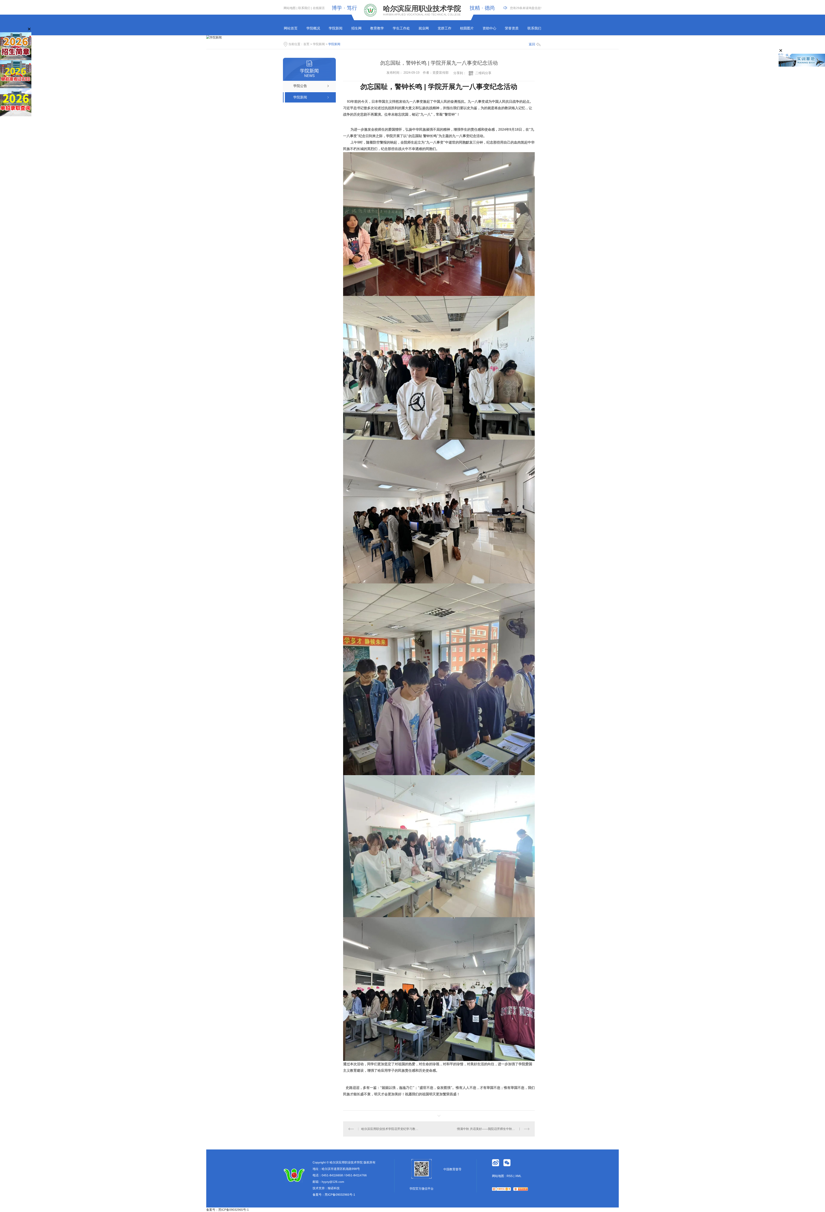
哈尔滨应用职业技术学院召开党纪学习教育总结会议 (391, 1129)
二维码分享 (483, 73)
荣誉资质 (512, 28)
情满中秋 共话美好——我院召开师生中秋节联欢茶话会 (493, 1129)
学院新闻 (335, 28)
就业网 (424, 28)
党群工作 (444, 28)
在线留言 (319, 8)
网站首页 (291, 28)
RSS (510, 1176)
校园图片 (467, 28)
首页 (306, 44)
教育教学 (377, 28)
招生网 (356, 28)
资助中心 (489, 28)
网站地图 (290, 8)
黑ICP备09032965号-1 (340, 1194)
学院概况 (313, 28)
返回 (532, 44)
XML (518, 1176)
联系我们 (304, 8)
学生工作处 (401, 28)
